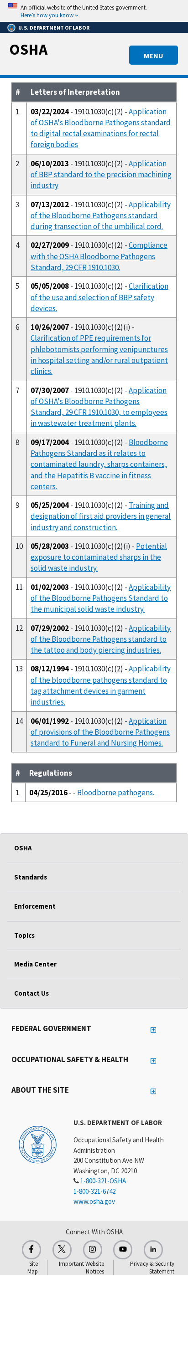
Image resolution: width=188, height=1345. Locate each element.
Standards (30, 877)
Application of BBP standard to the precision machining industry (101, 175)
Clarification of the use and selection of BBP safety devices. (99, 297)
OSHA (28, 49)
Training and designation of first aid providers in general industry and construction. (101, 516)
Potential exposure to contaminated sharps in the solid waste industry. (99, 557)
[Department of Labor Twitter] (62, 1249)
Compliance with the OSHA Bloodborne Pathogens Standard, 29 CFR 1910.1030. (99, 256)
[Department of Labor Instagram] (92, 1249)
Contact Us (31, 993)
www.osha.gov (94, 1201)
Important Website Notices (81, 1267)
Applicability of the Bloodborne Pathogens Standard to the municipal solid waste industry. (101, 598)
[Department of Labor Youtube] (122, 1249)
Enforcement (35, 906)
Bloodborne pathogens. (115, 793)
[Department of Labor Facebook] (31, 1249)
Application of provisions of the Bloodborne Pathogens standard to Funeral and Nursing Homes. (100, 732)
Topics (24, 935)
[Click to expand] (94, 11)
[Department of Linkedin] (153, 1249)
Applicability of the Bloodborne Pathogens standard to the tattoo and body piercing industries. (101, 639)
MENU (153, 55)
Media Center (35, 964)
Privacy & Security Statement (152, 1267)
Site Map (32, 1267)
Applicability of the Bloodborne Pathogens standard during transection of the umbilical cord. (101, 215)
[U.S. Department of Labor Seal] (37, 1144)
